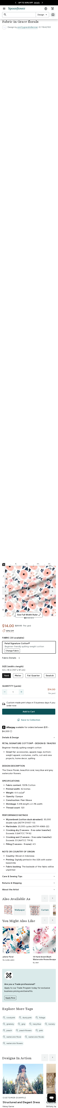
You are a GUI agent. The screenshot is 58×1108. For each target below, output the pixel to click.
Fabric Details (11, 658)
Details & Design (28, 737)
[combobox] (42, 14)
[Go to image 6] (33, 618)
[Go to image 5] (31, 618)
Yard (6, 675)
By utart (36, 963)
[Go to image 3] (28, 618)
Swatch (50, 675)
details (37, 2)
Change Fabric (12, 651)
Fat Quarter (33, 675)
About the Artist (28, 889)
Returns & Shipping (28, 883)
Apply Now (10, 998)
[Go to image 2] (26, 618)
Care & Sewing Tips (28, 876)
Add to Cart (29, 711)
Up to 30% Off (25, 3)
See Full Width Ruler (29, 614)
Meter (18, 675)
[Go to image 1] (24, 618)
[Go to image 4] (29, 618)
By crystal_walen (8, 960)
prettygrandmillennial (27, 27)
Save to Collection (28, 720)
